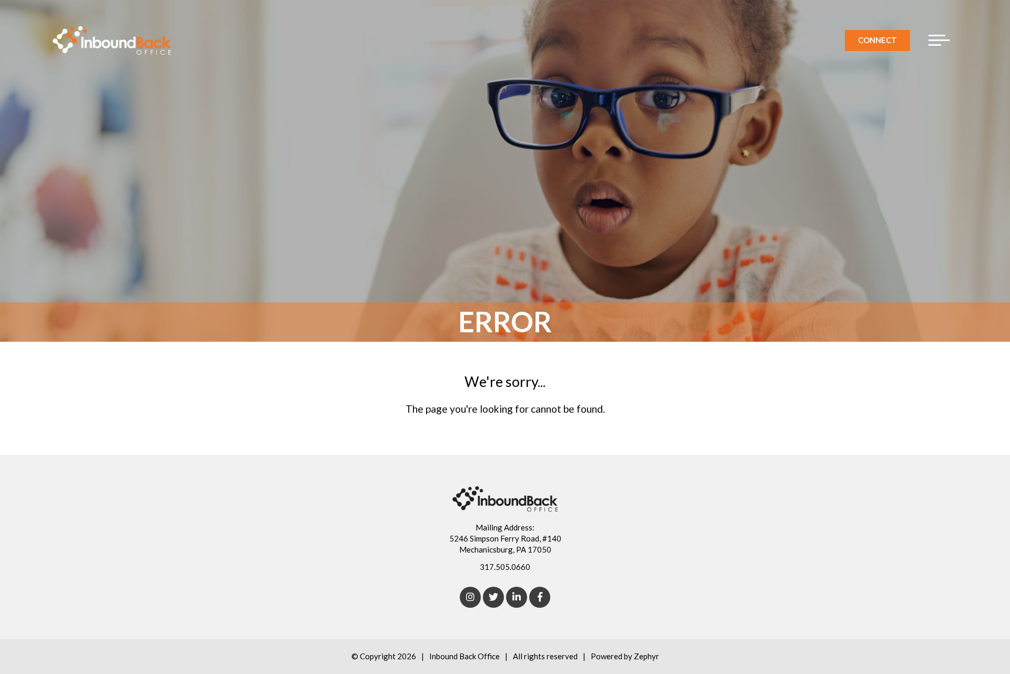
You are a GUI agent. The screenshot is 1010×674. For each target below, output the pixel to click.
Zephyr (646, 656)
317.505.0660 (505, 566)
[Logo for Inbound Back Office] (112, 40)
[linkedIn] (516, 597)
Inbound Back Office (464, 656)
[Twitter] (493, 597)
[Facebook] (539, 597)
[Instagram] (470, 597)
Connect (877, 40)
